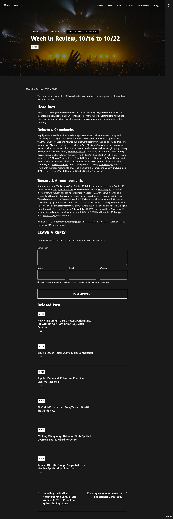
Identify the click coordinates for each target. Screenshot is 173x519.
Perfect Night (104, 189)
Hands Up (80, 158)
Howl (59, 148)
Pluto (86, 155)
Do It (39, 205)
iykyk (55, 209)
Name (41, 268)
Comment (42, 247)
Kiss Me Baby (89, 145)
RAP (119, 5)
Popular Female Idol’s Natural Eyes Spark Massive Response (61, 380)
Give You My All (89, 135)
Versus (116, 199)
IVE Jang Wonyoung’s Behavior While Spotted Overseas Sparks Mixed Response (64, 437)
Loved (56, 192)
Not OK (91, 141)
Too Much (97, 171)
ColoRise (62, 199)
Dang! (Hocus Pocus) (63, 189)
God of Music (63, 186)
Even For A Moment (79, 161)
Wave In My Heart (60, 164)
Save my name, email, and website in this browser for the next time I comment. (74, 282)
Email (72, 268)
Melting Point (79, 205)
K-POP (129, 5)
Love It (52, 141)
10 (101, 221)
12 (109, 221)
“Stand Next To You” (77, 202)
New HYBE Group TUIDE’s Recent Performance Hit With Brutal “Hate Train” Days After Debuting (64, 324)
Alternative (143, 5)
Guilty (104, 196)
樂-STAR (89, 209)
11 (105, 221)
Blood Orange (49, 215)
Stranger (56, 138)
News (100, 5)
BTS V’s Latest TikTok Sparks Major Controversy (65, 353)
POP (110, 5)
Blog (156, 5)
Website (103, 268)
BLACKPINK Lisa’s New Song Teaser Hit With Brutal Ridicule (63, 408)
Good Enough (106, 164)
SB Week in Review (76, 96)
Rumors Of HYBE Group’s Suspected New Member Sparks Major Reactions (61, 466)
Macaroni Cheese (76, 151)
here (91, 138)
